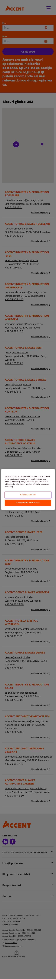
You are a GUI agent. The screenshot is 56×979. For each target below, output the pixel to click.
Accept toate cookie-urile (28, 503)
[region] (28, 489)
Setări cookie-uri (28, 495)
